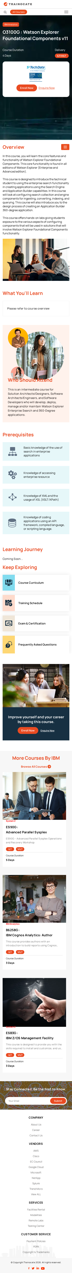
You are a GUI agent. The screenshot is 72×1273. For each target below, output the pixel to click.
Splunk (36, 1183)
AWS (36, 1150)
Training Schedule (14, 597)
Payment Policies (36, 1241)
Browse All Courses (34, 767)
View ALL (36, 1194)
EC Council (36, 1161)
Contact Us (36, 1135)
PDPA (36, 1246)
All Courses (19, 12)
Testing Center (36, 1226)
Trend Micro (36, 1188)
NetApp (36, 1178)
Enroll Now (26, 88)
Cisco (36, 1156)
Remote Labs (36, 1220)
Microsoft (36, 1172)
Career (36, 1130)
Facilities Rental (36, 1209)
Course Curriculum (15, 577)
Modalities (36, 1215)
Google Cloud (36, 1167)
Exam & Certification (16, 617)
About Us (36, 1124)
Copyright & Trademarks (36, 1252)
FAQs (6, 638)
